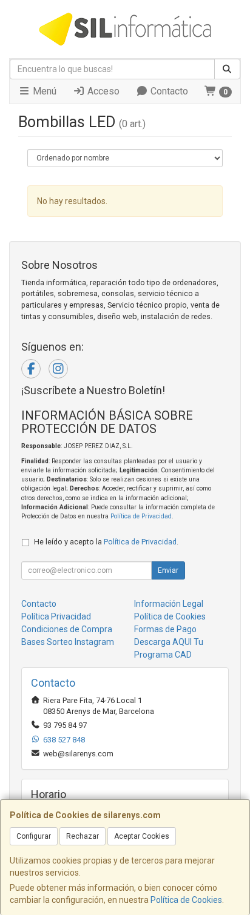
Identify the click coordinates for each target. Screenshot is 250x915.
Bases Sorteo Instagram (67, 642)
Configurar (33, 836)
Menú (43, 91)
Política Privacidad (56, 616)
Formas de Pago (165, 629)
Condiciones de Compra (66, 629)
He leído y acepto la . (106, 541)
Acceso (102, 91)
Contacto (168, 91)
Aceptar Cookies (141, 836)
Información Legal (168, 604)
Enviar (168, 570)
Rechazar (82, 836)
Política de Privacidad (141, 516)
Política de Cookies (186, 900)
